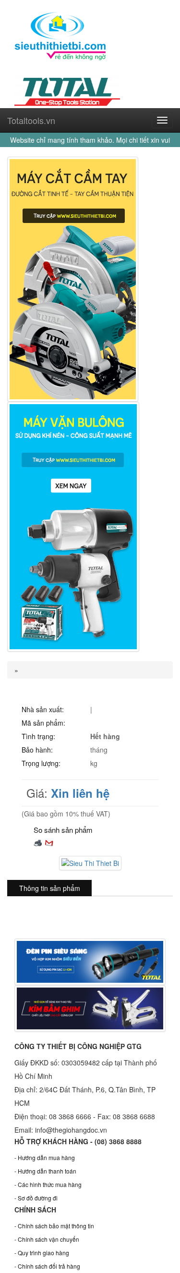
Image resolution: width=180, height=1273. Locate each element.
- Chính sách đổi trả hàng (47, 1266)
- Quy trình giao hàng (41, 1252)
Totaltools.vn (31, 120)
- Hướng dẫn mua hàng (44, 1157)
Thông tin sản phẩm (49, 888)
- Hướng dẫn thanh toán (45, 1171)
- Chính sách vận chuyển (46, 1239)
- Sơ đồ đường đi (36, 1198)
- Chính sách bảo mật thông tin (54, 1226)
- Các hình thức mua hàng (48, 1184)
